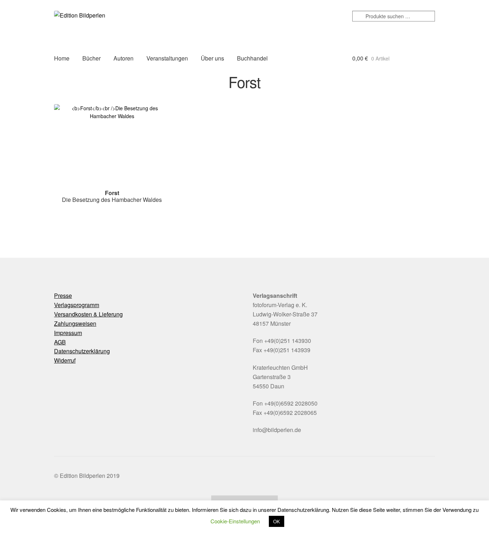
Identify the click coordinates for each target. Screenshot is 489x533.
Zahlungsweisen (75, 323)
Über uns (212, 58)
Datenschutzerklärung (82, 351)
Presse (63, 295)
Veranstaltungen (167, 58)
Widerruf (65, 360)
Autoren (123, 58)
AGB (60, 342)
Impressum (68, 333)
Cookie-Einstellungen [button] (235, 521)
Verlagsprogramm (76, 305)
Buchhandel (252, 58)
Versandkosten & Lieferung (88, 314)
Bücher (91, 58)
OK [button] (276, 521)
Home (61, 58)
